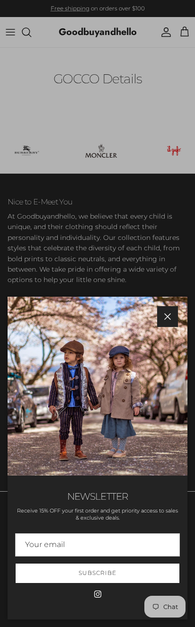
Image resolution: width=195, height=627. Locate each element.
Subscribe (97, 572)
